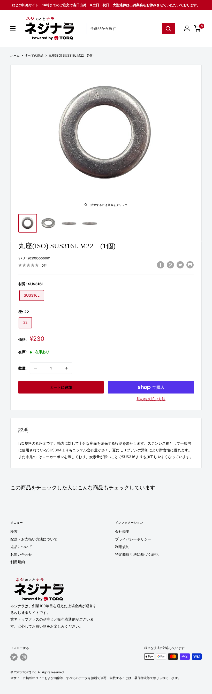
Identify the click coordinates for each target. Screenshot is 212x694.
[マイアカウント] (187, 28)
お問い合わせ (21, 554)
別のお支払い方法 (151, 399)
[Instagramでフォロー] (23, 657)
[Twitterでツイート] (180, 264)
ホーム (15, 55)
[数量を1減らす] (35, 368)
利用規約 (17, 562)
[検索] (168, 28)
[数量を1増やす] (66, 368)
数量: (22, 368)
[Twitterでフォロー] (14, 657)
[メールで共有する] (190, 264)
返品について (21, 546)
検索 (14, 531)
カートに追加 (61, 387)
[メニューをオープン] (13, 28)
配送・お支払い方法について (33, 539)
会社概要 (122, 531)
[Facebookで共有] (160, 264)
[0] (197, 28)
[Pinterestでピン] (170, 264)
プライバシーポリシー (133, 539)
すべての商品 (34, 55)
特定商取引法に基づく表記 (136, 554)
